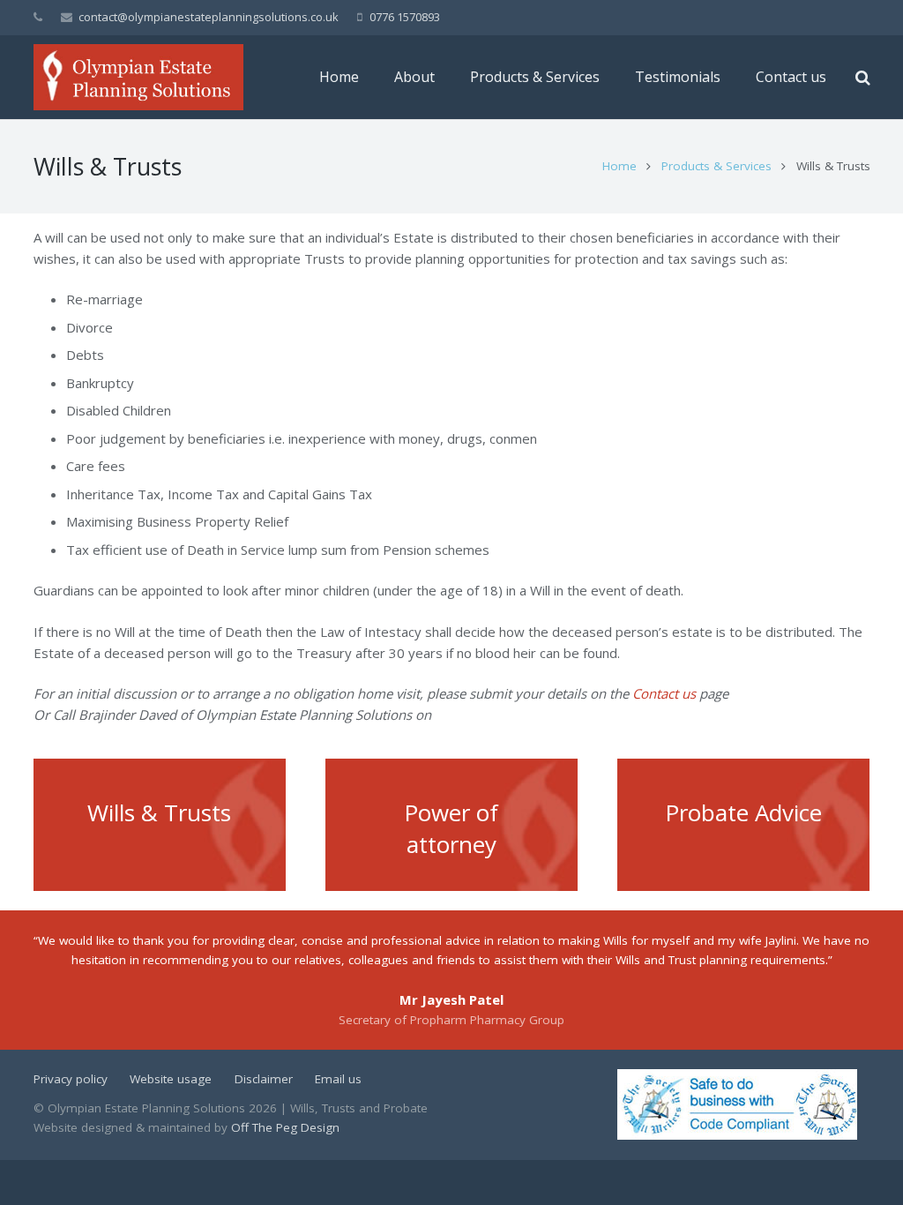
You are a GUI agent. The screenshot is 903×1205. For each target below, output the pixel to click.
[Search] (863, 77)
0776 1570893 (404, 17)
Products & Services (716, 166)
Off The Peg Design (285, 1127)
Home (619, 166)
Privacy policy (71, 1079)
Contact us (664, 693)
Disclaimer (264, 1079)
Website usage (171, 1079)
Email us (338, 1079)
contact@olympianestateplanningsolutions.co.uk (208, 17)
